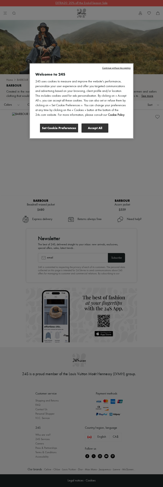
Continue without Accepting (116, 68)
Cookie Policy (116, 115)
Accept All (95, 128)
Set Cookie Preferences (59, 128)
